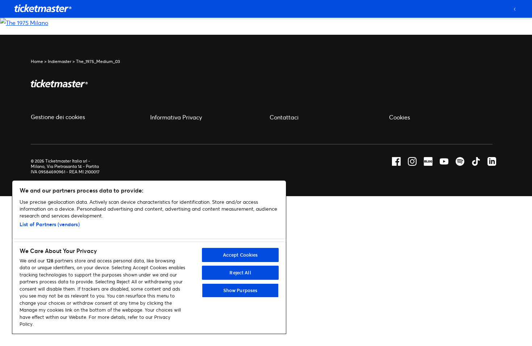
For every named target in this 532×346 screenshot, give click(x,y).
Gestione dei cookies (58, 117)
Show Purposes (240, 290)
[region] (149, 257)
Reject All (240, 272)
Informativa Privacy (176, 117)
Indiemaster (59, 61)
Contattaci (284, 117)
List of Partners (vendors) (50, 224)
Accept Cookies (240, 255)
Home (37, 61)
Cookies (399, 117)
